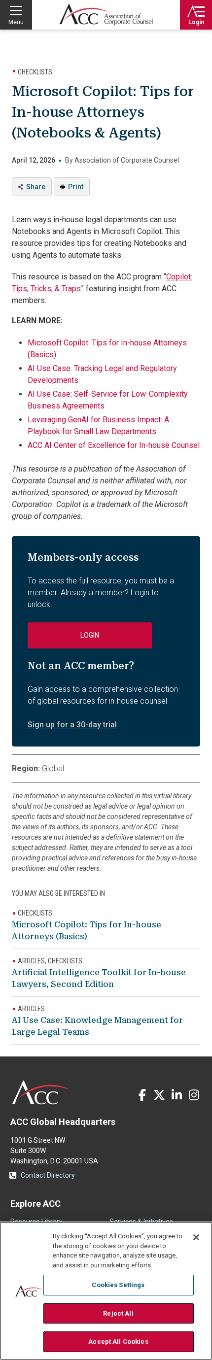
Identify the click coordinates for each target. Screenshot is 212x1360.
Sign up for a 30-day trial (72, 724)
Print (75, 187)
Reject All (118, 1313)
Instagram (194, 1095)
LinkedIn (176, 1095)
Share (35, 187)
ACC (41, 1092)
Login (196, 22)
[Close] (196, 1237)
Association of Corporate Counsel (106, 15)
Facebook (142, 1095)
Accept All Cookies (118, 1341)
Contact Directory (48, 1175)
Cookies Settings (118, 1285)
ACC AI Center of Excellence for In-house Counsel (114, 445)
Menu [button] (16, 22)
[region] (106, 1291)
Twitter (159, 1095)
